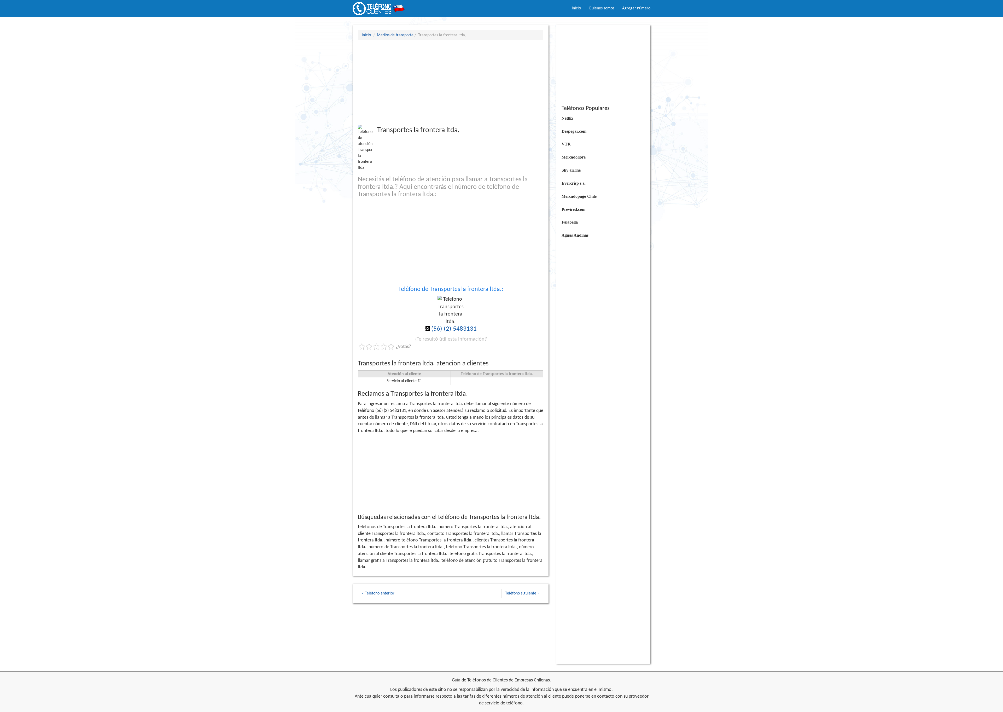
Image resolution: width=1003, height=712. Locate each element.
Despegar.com (574, 131)
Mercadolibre (574, 157)
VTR (566, 144)
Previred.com (573, 209)
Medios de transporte (395, 35)
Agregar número (636, 8)
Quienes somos (601, 8)
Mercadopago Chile (579, 196)
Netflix (567, 118)
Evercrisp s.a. (574, 183)
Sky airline (571, 170)
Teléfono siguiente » (522, 593)
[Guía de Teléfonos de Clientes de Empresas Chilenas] (379, 6)
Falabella (570, 222)
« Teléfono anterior (378, 593)
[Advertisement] (450, 82)
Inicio (576, 8)
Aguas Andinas (575, 235)
